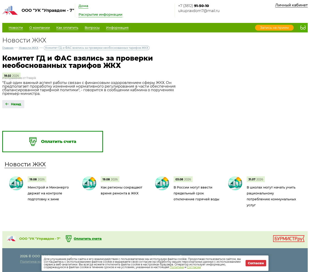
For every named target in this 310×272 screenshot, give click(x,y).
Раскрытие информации (100, 14)
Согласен (256, 263)
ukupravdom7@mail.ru (199, 11)
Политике (177, 267)
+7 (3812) (193, 6)
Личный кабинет (291, 5)
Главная (7, 47)
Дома (83, 6)
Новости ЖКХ (28, 47)
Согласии (194, 267)
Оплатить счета (88, 238)
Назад (16, 104)
